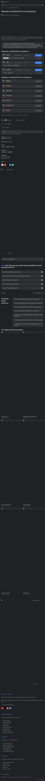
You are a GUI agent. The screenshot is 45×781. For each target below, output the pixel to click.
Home (2, 7)
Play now (38, 55)
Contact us (5, 767)
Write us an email (6, 769)
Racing (3, 146)
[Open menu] (43, 2)
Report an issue (6, 764)
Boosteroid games (6, 720)
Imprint (36, 779)
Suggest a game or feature (8, 762)
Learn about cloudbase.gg (7, 704)
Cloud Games (6, 7)
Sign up (38, 81)
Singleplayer (10, 151)
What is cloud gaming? (7, 744)
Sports (12, 146)
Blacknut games (6, 729)
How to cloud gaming (7, 743)
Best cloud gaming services (8, 746)
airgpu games (6, 725)
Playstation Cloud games (8, 732)
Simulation (8, 146)
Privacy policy (41, 779)
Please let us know (14, 115)
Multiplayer (4, 151)
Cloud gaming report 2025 (8, 751)
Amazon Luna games (7, 727)
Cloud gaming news (7, 748)
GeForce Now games (7, 722)
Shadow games (6, 724)
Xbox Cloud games (7, 730)
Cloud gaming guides (7, 749)
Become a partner (6, 765)
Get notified (38, 86)
